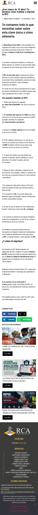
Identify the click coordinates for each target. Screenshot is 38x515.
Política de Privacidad (19, 511)
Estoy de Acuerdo (19, 506)
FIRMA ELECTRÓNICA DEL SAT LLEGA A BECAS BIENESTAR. (16, 485)
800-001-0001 (22, 443)
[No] (34, 504)
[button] (9, 314)
